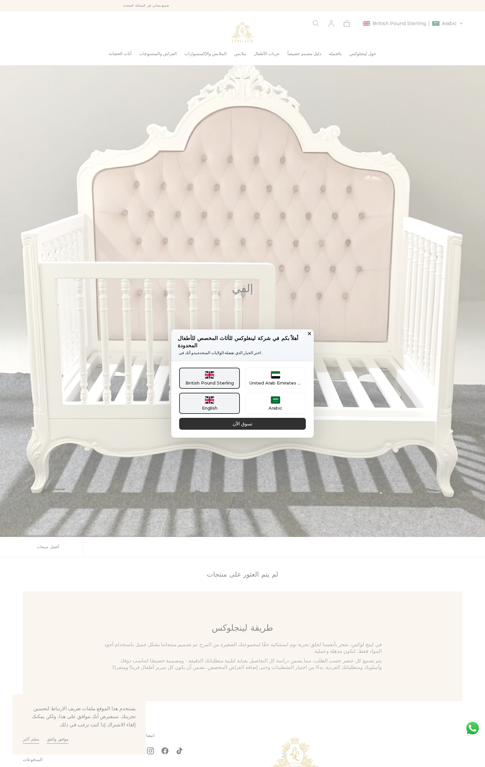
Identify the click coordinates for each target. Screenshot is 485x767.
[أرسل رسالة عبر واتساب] (473, 728)
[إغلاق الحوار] (309, 333)
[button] (209, 378)
